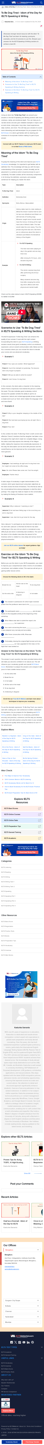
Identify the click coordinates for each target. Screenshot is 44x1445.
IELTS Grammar (6, 950)
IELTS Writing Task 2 (8, 886)
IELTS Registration (7, 926)
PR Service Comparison (9, 1392)
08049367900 (9, 1267)
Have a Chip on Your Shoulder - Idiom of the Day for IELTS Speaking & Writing (11, 760)
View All (27, 1173)
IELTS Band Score (7, 921)
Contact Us (15, 1429)
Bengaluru (9, 1250)
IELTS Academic (10, 838)
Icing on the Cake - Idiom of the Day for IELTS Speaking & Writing (32, 738)
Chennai (8, 1311)
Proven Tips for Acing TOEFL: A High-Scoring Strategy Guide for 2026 (14, 1161)
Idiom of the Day (10, 7)
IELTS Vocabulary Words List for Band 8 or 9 (19, 783)
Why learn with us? (7, 1380)
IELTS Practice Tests (7, 931)
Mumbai (8, 1322)
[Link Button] (22, 1336)
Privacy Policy (5, 1429)
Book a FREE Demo (25, 146)
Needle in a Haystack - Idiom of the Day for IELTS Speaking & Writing (11, 738)
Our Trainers (5, 1386)
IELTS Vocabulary (6, 945)
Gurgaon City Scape (12, 1300)
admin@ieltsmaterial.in (12, 1269)
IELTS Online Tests (11, 820)
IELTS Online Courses (12, 814)
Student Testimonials (8, 1383)
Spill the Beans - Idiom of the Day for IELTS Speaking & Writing (32, 749)
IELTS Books (5, 936)
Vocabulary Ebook (12, 1442)
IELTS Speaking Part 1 (8, 896)
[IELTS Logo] (22, 2)
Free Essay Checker (32, 1442)
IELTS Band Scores (11, 808)
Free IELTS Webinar (19, 699)
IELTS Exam (5, 133)
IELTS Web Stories (7, 955)
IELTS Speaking (27, 342)
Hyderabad (9, 1317)
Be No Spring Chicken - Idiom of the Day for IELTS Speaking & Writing (31, 760)
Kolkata (8, 1306)
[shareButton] (41, 26)
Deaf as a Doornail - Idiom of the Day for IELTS (15, 1222)
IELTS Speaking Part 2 (8, 901)
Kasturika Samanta (10, 22)
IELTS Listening (6, 867)
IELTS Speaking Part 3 (8, 906)
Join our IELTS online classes (13, 545)
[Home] (3, 7)
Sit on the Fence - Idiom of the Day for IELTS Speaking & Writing (11, 749)
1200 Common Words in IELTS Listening (18, 779)
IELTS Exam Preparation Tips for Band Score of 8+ (21, 793)
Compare (4, 1389)
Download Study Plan (27, 108)
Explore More (8, 1411)
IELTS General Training (12, 832)
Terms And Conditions (34, 1426)
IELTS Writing (5, 877)
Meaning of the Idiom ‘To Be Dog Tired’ (19, 82)
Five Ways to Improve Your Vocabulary (17, 776)
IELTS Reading (6, 872)
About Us (22, 1426)
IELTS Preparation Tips (12, 826)
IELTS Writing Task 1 (7, 882)
